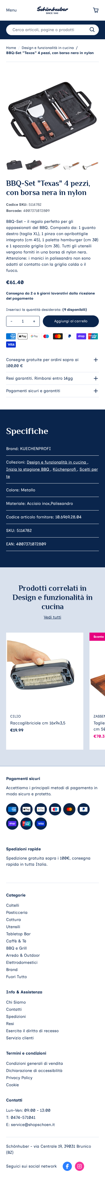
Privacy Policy (19, 1077)
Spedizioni (16, 1016)
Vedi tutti (52, 617)
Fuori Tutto (16, 976)
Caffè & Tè (16, 941)
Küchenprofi (65, 469)
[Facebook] (67, 1166)
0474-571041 (23, 1117)
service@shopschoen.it (33, 1124)
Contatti (14, 1009)
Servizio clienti (20, 1037)
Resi (10, 1023)
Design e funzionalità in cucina (57, 462)
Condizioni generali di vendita (34, 1063)
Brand (12, 969)
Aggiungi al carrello (70, 321)
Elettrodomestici (21, 962)
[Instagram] (79, 1166)
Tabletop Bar (18, 933)
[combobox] (52, 29)
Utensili (13, 926)
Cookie (12, 1084)
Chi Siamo (16, 1002)
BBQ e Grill (16, 948)
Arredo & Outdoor (23, 955)
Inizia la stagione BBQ (28, 469)
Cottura (13, 919)
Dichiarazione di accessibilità (34, 1070)
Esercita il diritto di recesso (32, 1030)
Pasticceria (17, 912)
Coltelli (12, 905)
